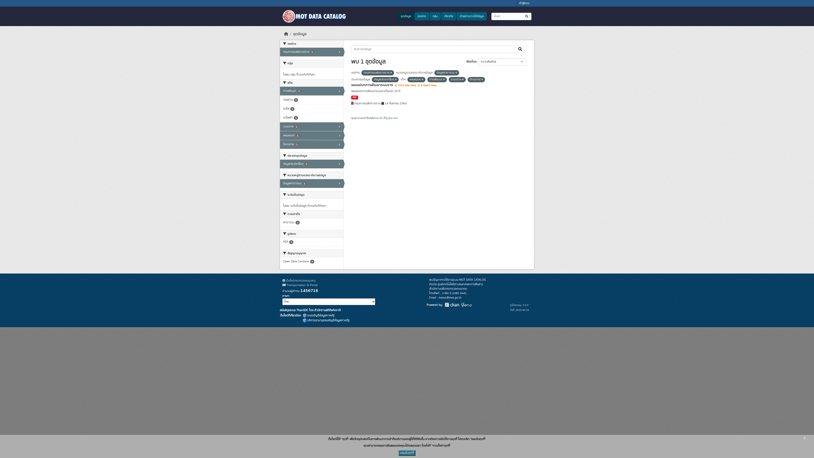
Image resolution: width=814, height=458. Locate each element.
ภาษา (285, 296)
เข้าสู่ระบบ (524, 3)
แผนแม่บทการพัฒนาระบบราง (372, 85)
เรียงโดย (471, 62)
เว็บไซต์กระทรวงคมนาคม (300, 281)
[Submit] (527, 16)
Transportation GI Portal (302, 285)
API (381, 118)
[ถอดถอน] (391, 73)
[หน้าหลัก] (286, 34)
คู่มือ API (392, 118)
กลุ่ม (435, 16)
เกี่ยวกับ (448, 16)
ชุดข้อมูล (406, 16)
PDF (355, 97)
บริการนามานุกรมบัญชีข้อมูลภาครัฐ (328, 320)
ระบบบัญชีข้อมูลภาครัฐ (321, 315)
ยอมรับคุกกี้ (407, 453)
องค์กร (422, 16)
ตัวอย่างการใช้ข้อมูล (472, 16)
